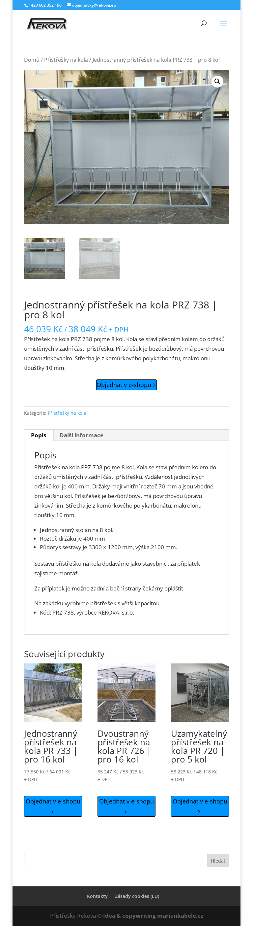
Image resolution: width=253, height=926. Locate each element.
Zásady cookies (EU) (137, 896)
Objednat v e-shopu (125, 385)
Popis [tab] (38, 435)
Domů (32, 59)
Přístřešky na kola (66, 59)
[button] (217, 82)
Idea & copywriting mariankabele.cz (153, 915)
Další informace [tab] (81, 435)
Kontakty (97, 896)
